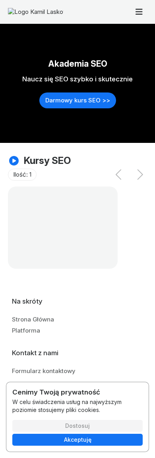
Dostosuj (77, 425)
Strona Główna (33, 319)
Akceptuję (77, 439)
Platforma (26, 330)
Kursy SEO (47, 160)
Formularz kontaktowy (44, 371)
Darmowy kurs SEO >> (77, 100)
